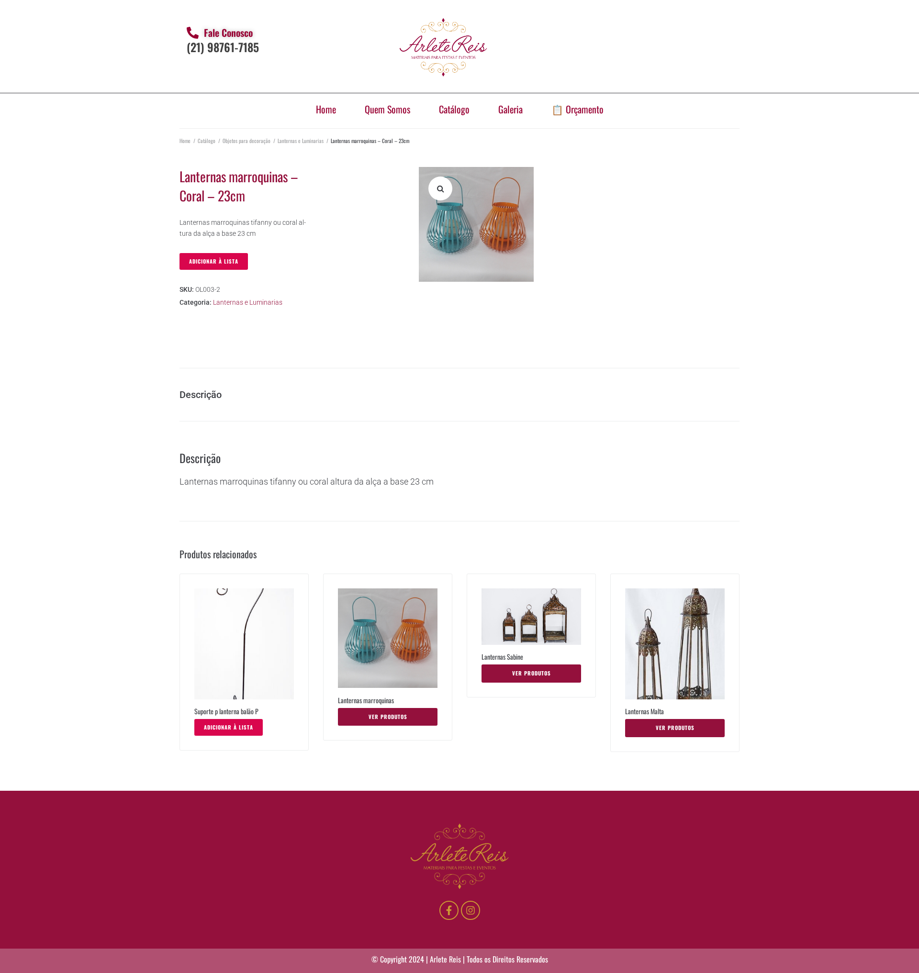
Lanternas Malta (644, 711)
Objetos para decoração (246, 140)
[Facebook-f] (449, 910)
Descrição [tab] (200, 394)
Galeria (510, 109)
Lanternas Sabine (502, 657)
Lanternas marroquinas (366, 700)
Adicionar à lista (213, 261)
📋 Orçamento (577, 109)
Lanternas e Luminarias (301, 140)
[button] (440, 188)
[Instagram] (470, 910)
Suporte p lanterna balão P (226, 711)
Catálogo (454, 109)
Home (326, 109)
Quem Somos (387, 109)
